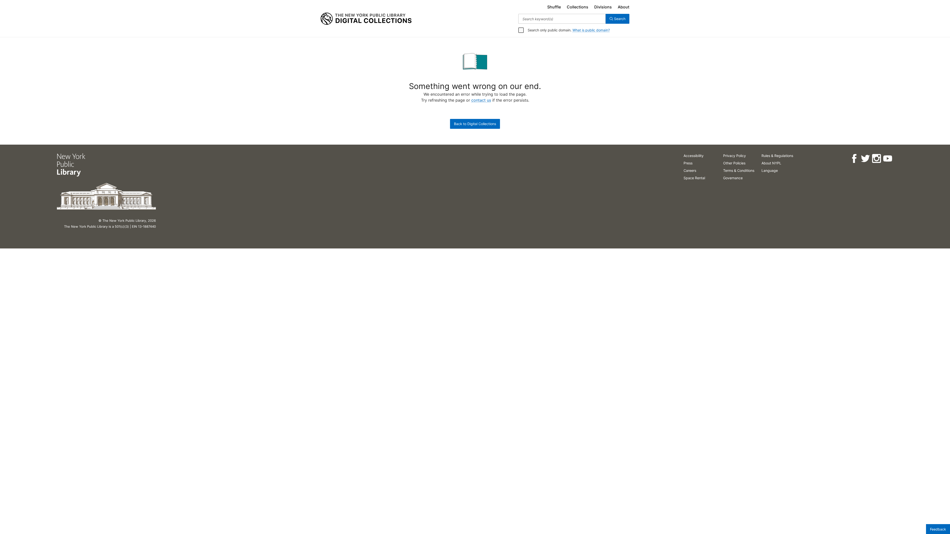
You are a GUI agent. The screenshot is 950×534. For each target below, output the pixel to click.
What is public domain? (591, 30)
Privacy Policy (734, 156)
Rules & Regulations (777, 156)
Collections (577, 6)
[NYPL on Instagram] (876, 158)
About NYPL (771, 163)
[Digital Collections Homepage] (366, 19)
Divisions (603, 6)
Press (688, 163)
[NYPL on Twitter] (865, 158)
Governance (733, 178)
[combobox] (562, 19)
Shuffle (554, 6)
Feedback (938, 529)
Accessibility (694, 156)
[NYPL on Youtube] (887, 158)
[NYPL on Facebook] (854, 158)
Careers (690, 170)
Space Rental (694, 178)
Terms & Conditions (738, 170)
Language (769, 170)
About (623, 6)
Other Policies (734, 163)
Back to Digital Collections (475, 124)
